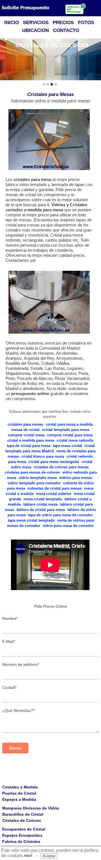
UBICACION (35, 30)
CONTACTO (66, 30)
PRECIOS (63, 22)
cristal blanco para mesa (42, 456)
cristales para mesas (25, 424)
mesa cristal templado (43, 499)
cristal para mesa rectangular (54, 462)
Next (95, 59)
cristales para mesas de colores (32, 472)
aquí (28, 855)
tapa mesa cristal (67, 446)
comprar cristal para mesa (70, 435)
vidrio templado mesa (38, 478)
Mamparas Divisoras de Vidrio (30, 808)
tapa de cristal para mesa (28, 446)
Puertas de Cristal (19, 793)
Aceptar (49, 856)
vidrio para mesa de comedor (68, 526)
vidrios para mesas (75, 478)
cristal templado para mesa (65, 430)
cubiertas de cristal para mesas (54, 488)
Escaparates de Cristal (23, 829)
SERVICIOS (36, 22)
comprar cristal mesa (26, 435)
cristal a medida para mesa (30, 440)
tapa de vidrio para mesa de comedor (60, 515)
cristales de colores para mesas (61, 467)
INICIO (11, 22)
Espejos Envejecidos (22, 835)
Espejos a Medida (19, 799)
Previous (5, 59)
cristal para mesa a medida (69, 424)
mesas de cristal (25, 430)
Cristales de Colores (21, 820)
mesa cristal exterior (53, 494)
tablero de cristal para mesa (41, 510)
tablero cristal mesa (40, 504)
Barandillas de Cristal (22, 814)
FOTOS (86, 22)
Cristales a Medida (20, 787)
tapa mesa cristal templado (31, 520)
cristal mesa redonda (75, 440)
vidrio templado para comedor (34, 483)
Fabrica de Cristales (21, 841)
